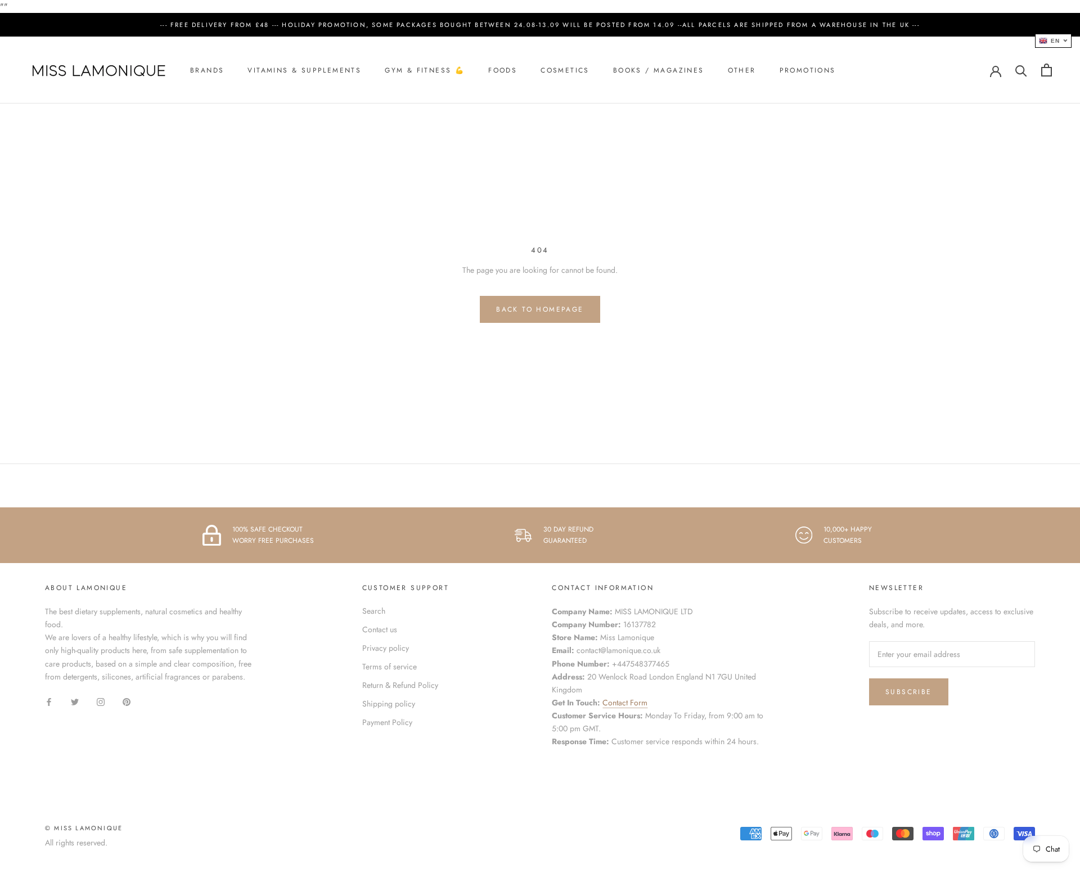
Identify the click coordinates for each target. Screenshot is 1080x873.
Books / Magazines (658, 70)
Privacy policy (385, 648)
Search (373, 610)
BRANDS (207, 70)
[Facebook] (49, 701)
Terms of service (389, 666)
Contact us (379, 629)
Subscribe (908, 692)
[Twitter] (75, 701)
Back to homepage (539, 309)
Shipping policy (388, 703)
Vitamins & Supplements (304, 70)
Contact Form (624, 702)
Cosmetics (565, 70)
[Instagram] (101, 701)
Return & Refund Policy (400, 685)
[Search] (1021, 70)
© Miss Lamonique (84, 828)
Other (742, 70)
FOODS (502, 70)
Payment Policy (387, 722)
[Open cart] (1046, 70)
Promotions (808, 70)
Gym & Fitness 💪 (425, 70)
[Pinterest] (126, 701)
